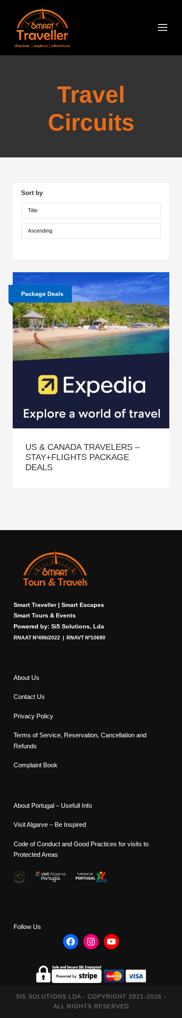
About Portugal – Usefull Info (53, 805)
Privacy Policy (33, 716)
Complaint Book (36, 765)
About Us (26, 677)
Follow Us (27, 926)
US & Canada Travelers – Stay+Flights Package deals (82, 457)
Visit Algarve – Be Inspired (50, 824)
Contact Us (29, 696)
